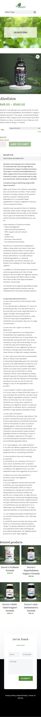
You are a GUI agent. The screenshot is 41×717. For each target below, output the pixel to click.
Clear (39, 132)
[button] (38, 57)
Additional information (13, 158)
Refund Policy (22, 695)
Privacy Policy (10, 695)
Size (2, 130)
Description (8, 155)
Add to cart (20, 144)
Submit (26, 678)
